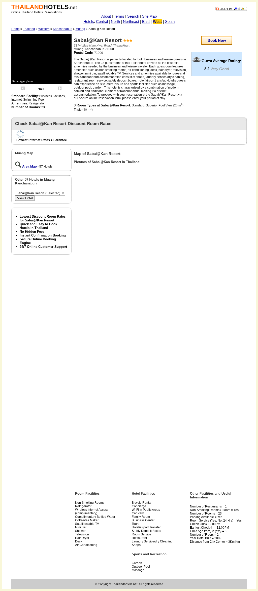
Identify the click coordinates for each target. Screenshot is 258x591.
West (157, 21)
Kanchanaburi (62, 29)
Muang (80, 29)
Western (44, 29)
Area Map (29, 166)
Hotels (88, 21)
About (106, 16)
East (146, 21)
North (115, 21)
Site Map (149, 16)
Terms (119, 16)
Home (15, 29)
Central (102, 21)
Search (133, 16)
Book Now (217, 40)
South (170, 21)
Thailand (29, 29)
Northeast (131, 21)
